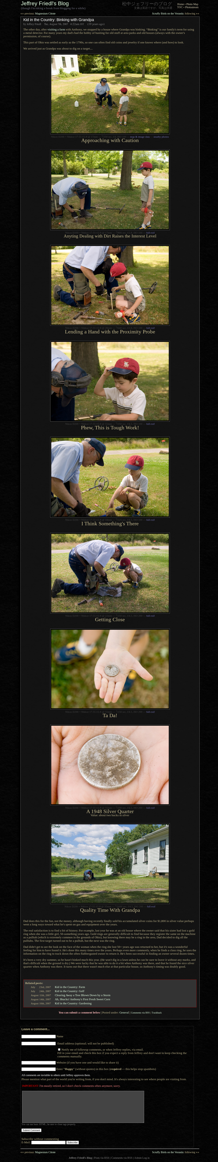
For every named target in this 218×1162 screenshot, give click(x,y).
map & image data (140, 136)
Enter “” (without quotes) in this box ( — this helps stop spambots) (106, 1069)
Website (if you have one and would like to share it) (87, 1062)
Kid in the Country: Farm (70, 987)
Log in (146, 1157)
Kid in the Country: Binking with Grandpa (58, 20)
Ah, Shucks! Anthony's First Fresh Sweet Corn (82, 999)
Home (180, 4)
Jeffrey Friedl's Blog (45, 3)
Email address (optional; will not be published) (85, 1043)
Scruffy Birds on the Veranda (175, 13)
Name (59, 1036)
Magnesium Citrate (38, 13)
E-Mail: (26, 1142)
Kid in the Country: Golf (69, 991)
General (124, 1012)
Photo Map (192, 4)
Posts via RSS (101, 1157)
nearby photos (161, 136)
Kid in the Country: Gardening (73, 1003)
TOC (180, 7)
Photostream (191, 7)
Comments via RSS (140, 1012)
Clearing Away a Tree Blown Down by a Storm (82, 995)
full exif (150, 232)
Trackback (157, 1012)
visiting (56, 29)
